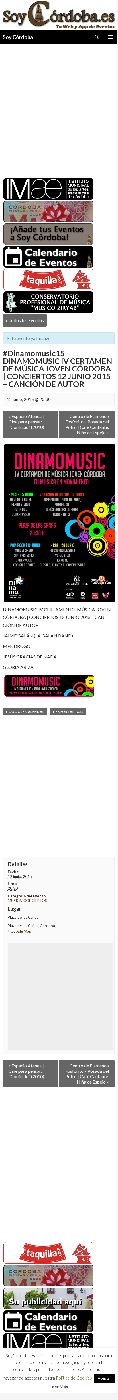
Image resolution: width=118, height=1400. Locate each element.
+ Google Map (19, 931)
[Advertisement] (58, 108)
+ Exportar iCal (68, 711)
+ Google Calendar (25, 711)
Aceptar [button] (104, 1379)
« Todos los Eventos (25, 320)
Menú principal (110, 37)
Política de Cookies (74, 1379)
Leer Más (59, 1387)
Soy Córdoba (18, 37)
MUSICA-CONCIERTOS (27, 900)
